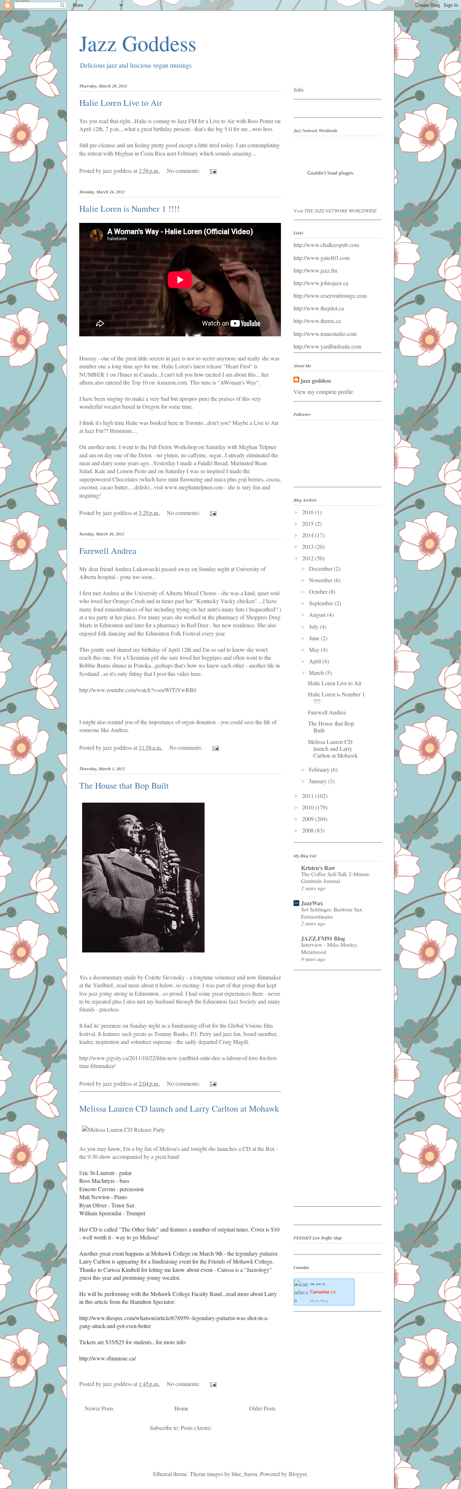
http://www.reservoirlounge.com (330, 295)
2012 (308, 558)
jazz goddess (316, 381)
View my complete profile (323, 391)
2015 (308, 523)
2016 (308, 512)
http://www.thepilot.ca (319, 308)
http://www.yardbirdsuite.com (327, 346)
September (322, 603)
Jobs (299, 89)
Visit (335, 210)
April (315, 661)
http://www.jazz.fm (315, 270)
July (314, 626)
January (318, 781)
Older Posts (262, 1408)
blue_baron (244, 1473)
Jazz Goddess (137, 42)
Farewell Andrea (107, 550)
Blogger (297, 1473)
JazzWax (312, 903)
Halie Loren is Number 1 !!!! (129, 208)
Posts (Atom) (196, 1427)
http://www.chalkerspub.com (326, 244)
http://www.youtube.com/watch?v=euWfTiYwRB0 (137, 690)
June (315, 638)
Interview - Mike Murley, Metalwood (329, 948)
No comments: (184, 170)
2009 (308, 818)
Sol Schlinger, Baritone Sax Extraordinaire (331, 913)
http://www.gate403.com (322, 257)
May (315, 649)
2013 (308, 546)
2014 (308, 535)
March (317, 672)
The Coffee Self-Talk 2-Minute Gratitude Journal (335, 877)
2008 (308, 830)
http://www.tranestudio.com (325, 333)
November (321, 580)
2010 (308, 807)
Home (181, 1408)
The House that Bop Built (124, 785)
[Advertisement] (322, 1091)
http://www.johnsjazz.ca (321, 283)
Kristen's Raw (318, 868)
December (321, 568)
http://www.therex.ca (317, 320)
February (320, 769)
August (318, 614)
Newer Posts (99, 1408)
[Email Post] (212, 170)
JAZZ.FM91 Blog (323, 938)
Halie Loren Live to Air (120, 102)
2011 (308, 795)
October (319, 591)
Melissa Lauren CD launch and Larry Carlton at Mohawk (179, 1108)
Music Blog (319, 1301)
